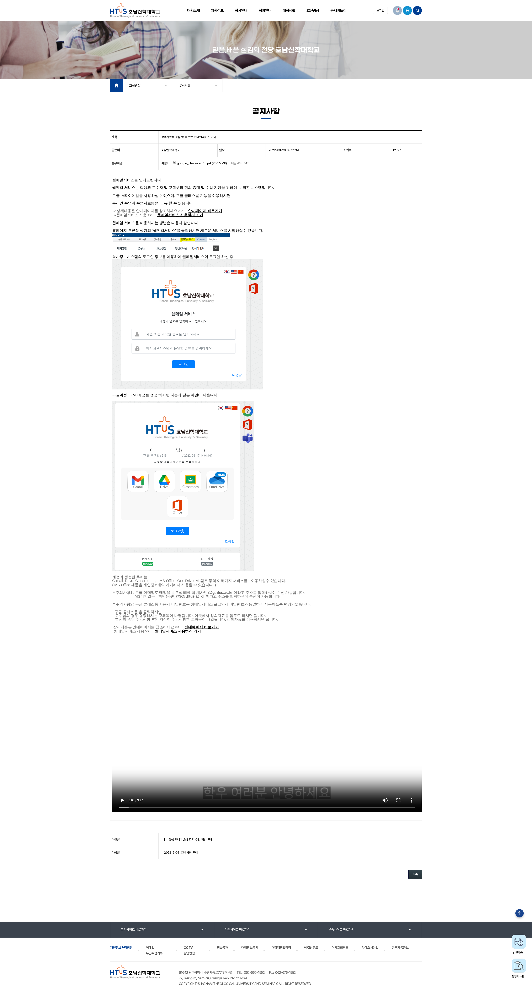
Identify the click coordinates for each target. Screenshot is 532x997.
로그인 (380, 10)
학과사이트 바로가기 (134, 930)
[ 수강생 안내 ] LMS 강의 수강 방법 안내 (188, 839)
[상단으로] (519, 913)
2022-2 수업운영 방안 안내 (181, 853)
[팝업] (397, 10)
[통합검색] (417, 10)
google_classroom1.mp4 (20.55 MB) (201, 163)
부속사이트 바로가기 (341, 930)
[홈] (116, 85)
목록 (415, 874)
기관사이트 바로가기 (238, 930)
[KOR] (407, 10)
